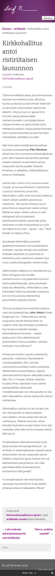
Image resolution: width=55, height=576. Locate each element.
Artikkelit (19, 28)
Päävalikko (48, 18)
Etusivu (6, 28)
